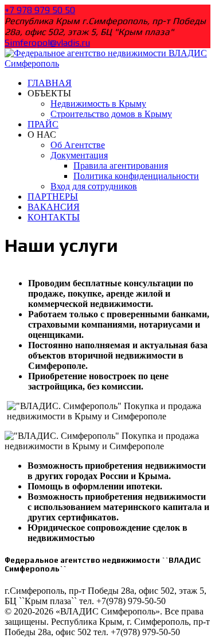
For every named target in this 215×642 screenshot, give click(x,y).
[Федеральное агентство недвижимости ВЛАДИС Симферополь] (107, 63)
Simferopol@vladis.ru (47, 42)
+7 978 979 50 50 (40, 10)
